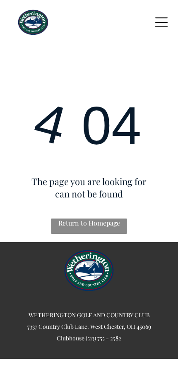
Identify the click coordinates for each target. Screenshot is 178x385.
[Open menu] (161, 22)
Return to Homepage (89, 223)
